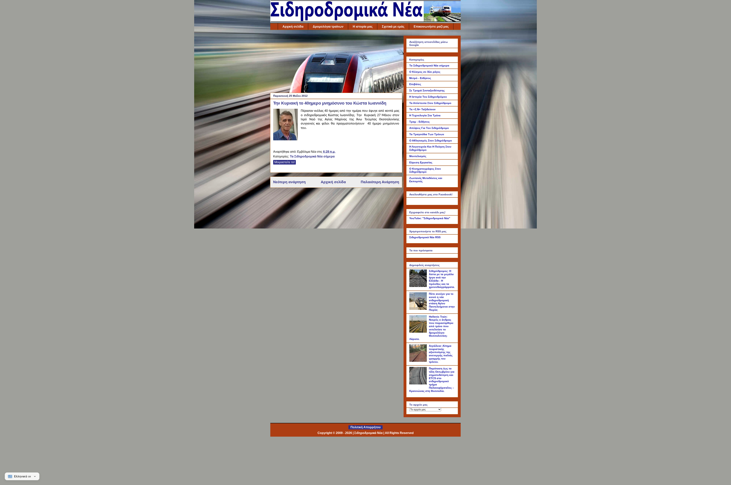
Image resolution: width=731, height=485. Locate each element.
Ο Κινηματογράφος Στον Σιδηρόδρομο (425, 170)
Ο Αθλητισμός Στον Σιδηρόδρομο (430, 140)
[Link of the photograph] (285, 125)
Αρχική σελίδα (293, 26)
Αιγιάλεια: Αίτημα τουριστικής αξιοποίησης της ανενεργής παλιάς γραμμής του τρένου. (440, 353)
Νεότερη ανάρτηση (289, 182)
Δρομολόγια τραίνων (328, 26)
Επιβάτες (415, 84)
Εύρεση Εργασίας (420, 162)
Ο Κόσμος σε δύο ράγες (424, 71)
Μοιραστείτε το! (284, 162)
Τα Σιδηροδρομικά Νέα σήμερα (312, 156)
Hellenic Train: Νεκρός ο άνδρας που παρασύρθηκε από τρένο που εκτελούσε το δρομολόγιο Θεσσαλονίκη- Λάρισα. (431, 328)
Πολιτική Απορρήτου (365, 427)
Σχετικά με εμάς (393, 26)
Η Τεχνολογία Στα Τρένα (425, 115)
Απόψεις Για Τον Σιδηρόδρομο (429, 127)
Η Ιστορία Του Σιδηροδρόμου (428, 96)
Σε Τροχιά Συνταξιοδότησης (427, 90)
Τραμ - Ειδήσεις (419, 121)
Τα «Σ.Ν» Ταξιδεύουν (422, 109)
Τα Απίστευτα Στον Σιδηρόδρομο (430, 103)
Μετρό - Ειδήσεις (420, 78)
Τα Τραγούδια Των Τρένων (426, 134)
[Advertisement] (336, 62)
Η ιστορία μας (363, 26)
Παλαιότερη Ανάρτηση (380, 182)
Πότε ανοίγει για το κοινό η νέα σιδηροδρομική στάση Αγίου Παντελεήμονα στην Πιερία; (442, 301)
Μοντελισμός (417, 156)
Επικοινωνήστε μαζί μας (431, 26)
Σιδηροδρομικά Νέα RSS (425, 237)
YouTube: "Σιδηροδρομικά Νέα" (429, 218)
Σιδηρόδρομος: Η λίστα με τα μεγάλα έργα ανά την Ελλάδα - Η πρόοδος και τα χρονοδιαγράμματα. (442, 278)
